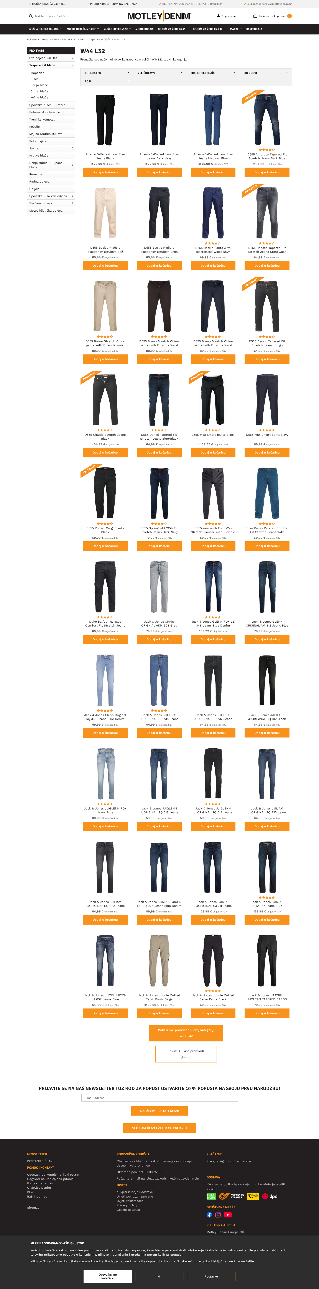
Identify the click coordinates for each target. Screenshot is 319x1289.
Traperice (37, 73)
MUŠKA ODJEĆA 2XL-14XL (44, 29)
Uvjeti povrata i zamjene (135, 1196)
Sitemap (33, 1207)
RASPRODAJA (254, 29)
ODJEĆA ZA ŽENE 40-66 (171, 29)
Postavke (211, 1276)
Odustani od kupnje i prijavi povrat (53, 1174)
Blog (30, 1192)
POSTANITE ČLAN (40, 1161)
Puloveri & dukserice (44, 112)
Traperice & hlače (42, 65)
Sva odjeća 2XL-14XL (44, 58)
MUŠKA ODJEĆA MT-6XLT (81, 29)
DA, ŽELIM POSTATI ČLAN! (159, 1111)
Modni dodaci (144, 29)
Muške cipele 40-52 (116, 29)
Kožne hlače (39, 97)
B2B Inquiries (37, 1196)
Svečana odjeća (41, 203)
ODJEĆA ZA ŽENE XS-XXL (207, 29)
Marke (234, 29)
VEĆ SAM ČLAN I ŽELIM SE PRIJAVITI (159, 1128)
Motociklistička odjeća (45, 210)
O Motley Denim (39, 1187)
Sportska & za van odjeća (48, 196)
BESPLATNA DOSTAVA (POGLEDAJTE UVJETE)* (192, 3)
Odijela (34, 189)
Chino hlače (39, 91)
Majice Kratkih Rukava (45, 133)
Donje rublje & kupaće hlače (45, 165)
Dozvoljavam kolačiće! (108, 1276)
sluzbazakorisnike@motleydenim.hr (269, 3)
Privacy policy (127, 1205)
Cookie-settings (128, 1209)
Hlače (34, 79)
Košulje (34, 126)
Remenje (35, 174)
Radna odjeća (39, 181)
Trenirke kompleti (42, 119)
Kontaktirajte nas (40, 1183)
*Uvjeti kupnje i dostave (135, 1192)
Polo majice (37, 141)
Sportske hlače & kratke (47, 105)
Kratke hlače (38, 155)
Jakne (33, 148)
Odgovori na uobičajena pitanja (50, 1179)
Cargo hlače (39, 85)
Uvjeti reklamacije (130, 1201)
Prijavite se (228, 16)
